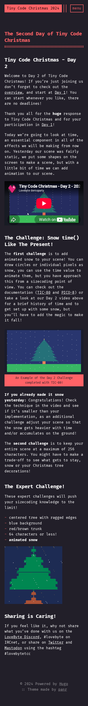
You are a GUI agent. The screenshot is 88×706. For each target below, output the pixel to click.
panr (62, 689)
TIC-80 (43, 292)
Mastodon (13, 648)
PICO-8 (67, 292)
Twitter (56, 642)
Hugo (63, 684)
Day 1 (60, 92)
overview (13, 92)
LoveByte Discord (22, 637)
